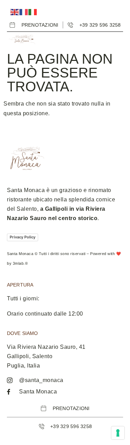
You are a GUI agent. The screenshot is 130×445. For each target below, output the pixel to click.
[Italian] (32, 12)
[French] (23, 12)
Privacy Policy (22, 237)
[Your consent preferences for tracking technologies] (117, 432)
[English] (14, 12)
